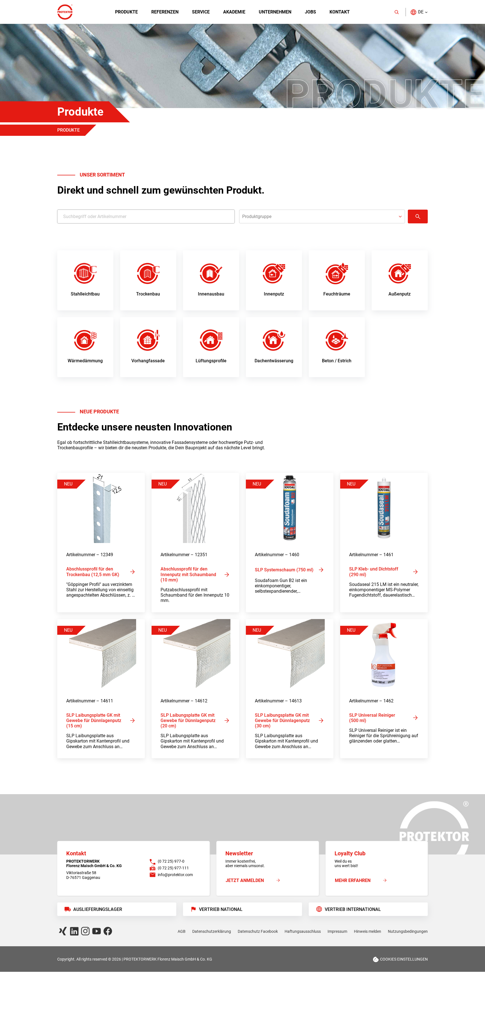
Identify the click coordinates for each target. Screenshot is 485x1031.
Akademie (234, 12)
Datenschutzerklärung (211, 931)
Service (201, 12)
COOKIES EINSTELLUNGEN (404, 959)
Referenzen (165, 12)
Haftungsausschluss (303, 931)
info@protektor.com (175, 874)
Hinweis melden (367, 931)
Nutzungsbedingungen (408, 931)
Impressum (337, 931)
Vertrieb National (220, 909)
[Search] (396, 12)
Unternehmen (275, 12)
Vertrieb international (353, 909)
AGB (182, 931)
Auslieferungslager (97, 909)
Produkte (126, 12)
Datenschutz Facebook (258, 931)
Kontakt (340, 12)
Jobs (310, 12)
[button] (419, 12)
